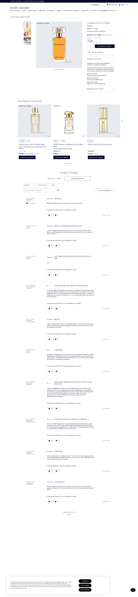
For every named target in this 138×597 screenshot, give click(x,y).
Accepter (85, 581)
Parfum (17, 17)
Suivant (69, 514)
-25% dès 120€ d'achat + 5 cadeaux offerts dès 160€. (27, 1)
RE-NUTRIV (50, 10)
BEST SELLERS (15, 10)
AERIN (59, 10)
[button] (133, 590)
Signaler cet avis (106, 215)
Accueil (12, 17)
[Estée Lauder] (19, 7)
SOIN (24, 10)
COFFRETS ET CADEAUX (71, 10)
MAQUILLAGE (32, 10)
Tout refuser (85, 585)
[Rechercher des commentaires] (58, 190)
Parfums (22, 17)
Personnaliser (85, 590)
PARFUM (42, 10)
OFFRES (93, 10)
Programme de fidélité (107, 10)
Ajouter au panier (104, 46)
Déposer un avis (78, 178)
